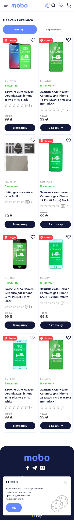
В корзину (20, 127)
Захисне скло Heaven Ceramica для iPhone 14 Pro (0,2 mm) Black (54, 196)
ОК (14, 507)
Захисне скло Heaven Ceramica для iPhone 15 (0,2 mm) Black (19, 95)
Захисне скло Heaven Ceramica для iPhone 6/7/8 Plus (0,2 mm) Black (19, 295)
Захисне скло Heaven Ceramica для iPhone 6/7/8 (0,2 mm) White (54, 293)
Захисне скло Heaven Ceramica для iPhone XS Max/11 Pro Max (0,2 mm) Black (55, 395)
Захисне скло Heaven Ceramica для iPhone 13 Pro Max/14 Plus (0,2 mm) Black (55, 97)
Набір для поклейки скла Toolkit (19, 194)
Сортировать (54, 29)
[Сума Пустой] (68, 5)
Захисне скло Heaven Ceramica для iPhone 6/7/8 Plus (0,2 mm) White (19, 395)
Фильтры (19, 29)
